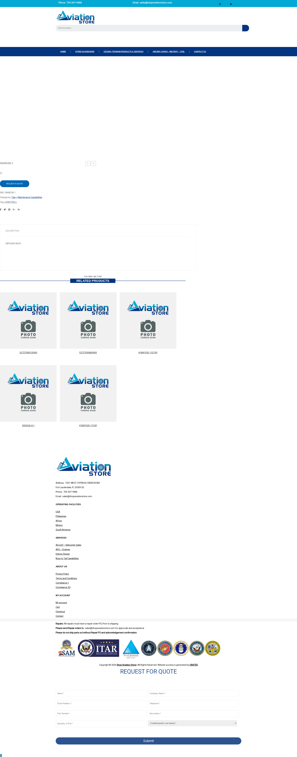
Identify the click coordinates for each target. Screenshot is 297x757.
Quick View (65, 338)
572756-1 (88, 164)
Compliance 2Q (63, 587)
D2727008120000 (28, 352)
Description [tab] (12, 231)
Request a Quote (14, 184)
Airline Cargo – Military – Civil (169, 52)
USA (58, 512)
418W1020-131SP (88, 425)
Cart (58, 607)
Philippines (61, 516)
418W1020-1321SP (147, 352)
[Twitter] (5, 209)
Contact (59, 616)
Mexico (59, 525)
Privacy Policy (62, 574)
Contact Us (200, 52)
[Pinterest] (9, 209)
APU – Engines (63, 549)
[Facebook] (0, 209)
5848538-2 (94, 164)
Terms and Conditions (66, 578)
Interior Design (63, 554)
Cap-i (14, 197)
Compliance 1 (62, 583)
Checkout (60, 611)
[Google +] (14, 209)
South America (63, 529)
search (245, 28)
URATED (194, 665)
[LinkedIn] (19, 209)
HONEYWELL (11, 202)
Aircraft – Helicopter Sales (68, 545)
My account (61, 602)
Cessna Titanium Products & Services (123, 52)
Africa (59, 521)
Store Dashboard (84, 52)
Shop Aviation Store (126, 665)
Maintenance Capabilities (30, 197)
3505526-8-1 (28, 425)
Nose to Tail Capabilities (67, 558)
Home (63, 52)
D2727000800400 (88, 352)
